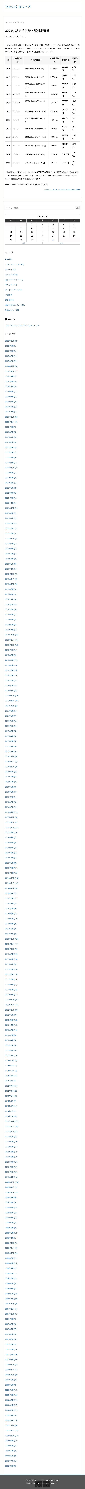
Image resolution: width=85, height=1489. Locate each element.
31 (53, 240)
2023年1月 (10, 463)
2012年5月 (10, 1035)
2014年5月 (10, 914)
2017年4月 (10, 736)
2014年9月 (10, 893)
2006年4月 (11, 1405)
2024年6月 (10, 392)
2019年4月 (10, 615)
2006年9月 (10, 1380)
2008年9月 (10, 1258)
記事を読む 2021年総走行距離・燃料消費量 (61, 189)
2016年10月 (11, 767)
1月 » (61, 243)
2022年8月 (10, 478)
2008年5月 (10, 1278)
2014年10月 (11, 888)
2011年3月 (11, 1106)
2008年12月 (11, 1243)
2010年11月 (11, 1126)
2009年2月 (11, 1233)
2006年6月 (11, 1395)
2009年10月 (11, 1192)
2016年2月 (10, 807)
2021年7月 (10, 518)
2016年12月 (11, 756)
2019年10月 (11, 584)
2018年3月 (10, 680)
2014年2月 (10, 929)
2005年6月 (10, 1456)
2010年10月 (11, 1131)
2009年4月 (10, 1223)
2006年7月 (11, 1390)
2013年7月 (10, 964)
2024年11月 (11, 371)
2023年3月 (10, 452)
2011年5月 (11, 1096)
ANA (8, 259)
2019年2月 (10, 625)
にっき (10, 22)
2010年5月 (11, 1157)
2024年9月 (10, 376)
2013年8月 (11, 959)
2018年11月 (11, 640)
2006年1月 (11, 1420)
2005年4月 (10, 1461)
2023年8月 (10, 432)
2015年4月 (10, 858)
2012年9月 (10, 1015)
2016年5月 (10, 792)
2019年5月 (10, 609)
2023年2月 (10, 457)
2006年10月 (11, 1375)
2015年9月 (11, 832)
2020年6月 (10, 549)
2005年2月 (10, 1466)
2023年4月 (10, 447)
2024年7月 (10, 386)
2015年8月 (10, 838)
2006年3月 (11, 1410)
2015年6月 (10, 848)
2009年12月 (11, 1182)
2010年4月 (11, 1162)
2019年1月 (10, 630)
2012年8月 (11, 1020)
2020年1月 (10, 569)
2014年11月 (11, 883)
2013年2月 (11, 990)
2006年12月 (11, 1365)
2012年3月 (10, 1045)
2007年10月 (11, 1314)
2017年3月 (10, 741)
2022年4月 (10, 493)
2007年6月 (10, 1334)
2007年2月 (11, 1354)
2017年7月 (10, 721)
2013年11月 (11, 944)
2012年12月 (11, 1000)
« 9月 (23, 243)
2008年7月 (10, 1268)
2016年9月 (10, 772)
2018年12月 (11, 635)
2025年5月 (10, 356)
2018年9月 (11, 650)
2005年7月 (10, 1451)
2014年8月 (11, 898)
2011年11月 (11, 1066)
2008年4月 (10, 1284)
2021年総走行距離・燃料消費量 (27, 30)
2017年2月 (10, 746)
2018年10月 (11, 645)
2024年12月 (11, 366)
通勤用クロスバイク (15, 305)
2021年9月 (10, 513)
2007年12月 (11, 1304)
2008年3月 (10, 1289)
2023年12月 (11, 417)
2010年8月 (11, 1142)
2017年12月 (11, 696)
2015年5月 (10, 853)
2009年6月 (10, 1213)
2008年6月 (10, 1273)
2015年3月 (10, 863)
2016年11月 (11, 762)
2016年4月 (10, 797)
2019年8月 (10, 594)
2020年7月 (10, 544)
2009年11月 (11, 1187)
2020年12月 (11, 539)
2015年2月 (11, 868)
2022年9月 (10, 473)
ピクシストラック (14, 280)
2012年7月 (11, 1025)
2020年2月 (10, 564)
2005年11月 (11, 1430)
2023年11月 (11, 422)
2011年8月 (10, 1081)
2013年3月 (11, 985)
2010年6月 (11, 1152)
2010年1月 (11, 1177)
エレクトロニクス (14, 264)
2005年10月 (11, 1436)
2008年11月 (11, 1248)
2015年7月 (10, 843)
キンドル (10, 269)
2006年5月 (11, 1400)
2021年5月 (10, 528)
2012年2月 (10, 1050)
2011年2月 (10, 1111)
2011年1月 (11, 1116)
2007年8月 (10, 1324)
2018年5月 (11, 670)
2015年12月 (11, 817)
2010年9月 (10, 1137)
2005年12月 (11, 1425)
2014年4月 (11, 919)
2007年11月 (11, 1309)
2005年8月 (10, 1446)
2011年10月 (11, 1071)
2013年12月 (11, 939)
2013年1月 (11, 995)
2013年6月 (11, 969)
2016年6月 (10, 787)
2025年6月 (10, 351)
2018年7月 (11, 660)
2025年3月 (10, 361)
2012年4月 (10, 1040)
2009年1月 (11, 1238)
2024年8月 (10, 381)
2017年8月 (10, 716)
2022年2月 (10, 498)
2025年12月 (11, 341)
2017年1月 (10, 751)
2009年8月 (10, 1202)
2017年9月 (10, 711)
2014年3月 (10, 924)
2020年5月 (10, 554)
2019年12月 (11, 574)
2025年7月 (10, 346)
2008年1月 (11, 1299)
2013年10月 (11, 949)
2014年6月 (10, 908)
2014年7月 (10, 903)
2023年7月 (10, 437)
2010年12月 (11, 1121)
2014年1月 (10, 934)
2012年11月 (11, 1005)
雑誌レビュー (12, 310)
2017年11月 (11, 701)
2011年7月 (11, 1086)
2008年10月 (11, 1253)
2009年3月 (10, 1228)
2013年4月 (11, 979)
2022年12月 (11, 468)
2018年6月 (11, 665)
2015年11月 (11, 822)
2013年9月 (11, 954)
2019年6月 (10, 604)
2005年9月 (11, 1441)
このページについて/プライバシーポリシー (22, 325)
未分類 (9, 300)
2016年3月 (10, 802)
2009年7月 (11, 1207)
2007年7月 (10, 1329)
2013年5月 (11, 974)
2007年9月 (10, 1319)
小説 (8, 295)
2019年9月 (10, 589)
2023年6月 (10, 442)
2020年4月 (10, 559)
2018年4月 (11, 675)
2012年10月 (11, 1010)
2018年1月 (10, 691)
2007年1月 (11, 1360)
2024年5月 (10, 397)
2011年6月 (11, 1091)
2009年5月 (10, 1218)
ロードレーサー (13, 290)
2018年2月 (10, 685)
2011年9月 (11, 1076)
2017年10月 (11, 706)
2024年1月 (10, 412)
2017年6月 (10, 726)
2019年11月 (11, 579)
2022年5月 (10, 488)
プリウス (22, 37)
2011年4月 (10, 1101)
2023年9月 (10, 427)
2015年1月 (11, 873)
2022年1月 (10, 503)
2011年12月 (11, 1061)
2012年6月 (11, 1030)
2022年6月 (10, 483)
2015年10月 (11, 827)
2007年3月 (11, 1349)
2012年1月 (11, 1055)
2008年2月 (11, 1294)
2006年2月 (10, 1415)
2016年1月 (11, 812)
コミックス (11, 275)
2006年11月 (11, 1370)
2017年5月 (10, 731)
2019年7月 (10, 599)
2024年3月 (10, 402)
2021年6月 (10, 523)
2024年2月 (10, 407)
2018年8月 (10, 655)
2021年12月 (11, 508)
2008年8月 (11, 1263)
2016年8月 (10, 777)
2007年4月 (10, 1344)
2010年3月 (11, 1167)
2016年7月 (10, 782)
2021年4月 (10, 533)
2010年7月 (11, 1147)
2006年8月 (10, 1385)
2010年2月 (11, 1172)
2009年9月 (10, 1197)
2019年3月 (10, 620)
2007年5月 (10, 1339)
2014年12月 (11, 878)
